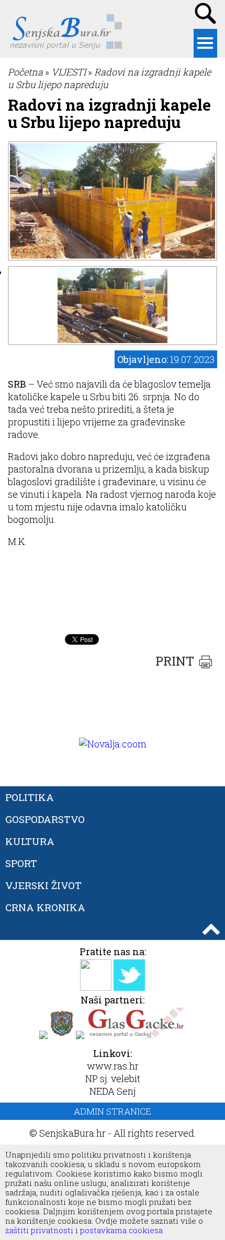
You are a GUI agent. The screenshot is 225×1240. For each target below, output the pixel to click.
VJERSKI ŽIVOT (43, 885)
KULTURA (29, 841)
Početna (25, 72)
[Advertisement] (112, 602)
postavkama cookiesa (121, 1230)
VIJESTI (68, 72)
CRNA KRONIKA (45, 907)
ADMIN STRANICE (112, 1111)
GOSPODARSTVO (45, 819)
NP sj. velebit (112, 1078)
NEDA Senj (112, 1091)
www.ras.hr (113, 1066)
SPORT (21, 863)
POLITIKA (29, 797)
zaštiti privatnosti (39, 1230)
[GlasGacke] (136, 1035)
